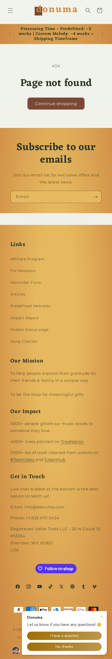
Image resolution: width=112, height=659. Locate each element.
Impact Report (24, 318)
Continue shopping (56, 103)
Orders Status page (29, 329)
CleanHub (55, 459)
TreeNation (72, 441)
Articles (18, 294)
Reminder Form (26, 282)
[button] (10, 10)
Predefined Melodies (30, 306)
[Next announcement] (102, 34)
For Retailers (23, 270)
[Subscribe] (95, 197)
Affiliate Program (27, 259)
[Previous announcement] (9, 34)
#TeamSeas (22, 459)
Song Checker (24, 341)
